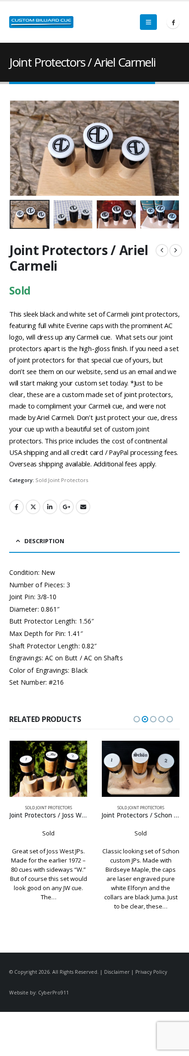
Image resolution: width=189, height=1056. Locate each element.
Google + (66, 507)
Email (83, 507)
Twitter (33, 507)
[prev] (162, 250)
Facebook (16, 507)
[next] (175, 250)
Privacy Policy (151, 972)
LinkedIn (50, 507)
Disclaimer (117, 972)
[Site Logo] (41, 22)
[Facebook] (173, 22)
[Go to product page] (48, 769)
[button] (148, 22)
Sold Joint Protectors (61, 480)
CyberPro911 (53, 992)
